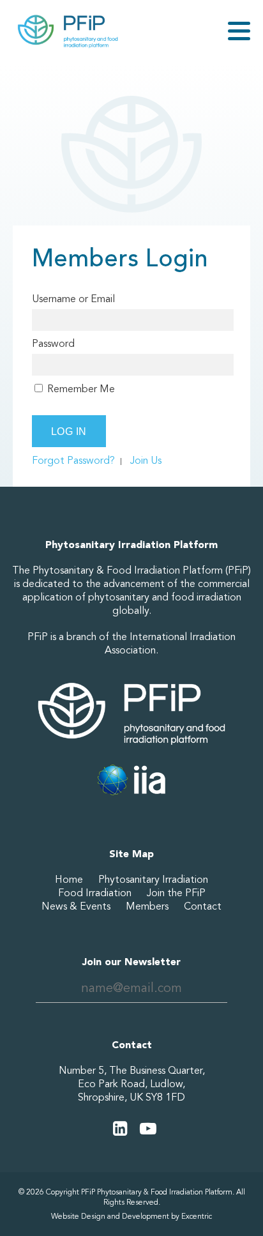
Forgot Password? (73, 460)
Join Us (146, 460)
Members (147, 906)
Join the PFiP (176, 893)
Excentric (196, 1216)
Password (53, 343)
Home (69, 879)
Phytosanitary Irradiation (153, 879)
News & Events (75, 906)
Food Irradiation (95, 893)
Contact (203, 906)
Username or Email (73, 299)
